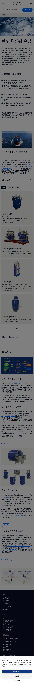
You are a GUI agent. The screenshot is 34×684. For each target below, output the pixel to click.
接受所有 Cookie (17, 671)
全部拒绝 (17, 676)
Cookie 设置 (17, 680)
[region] (17, 670)
